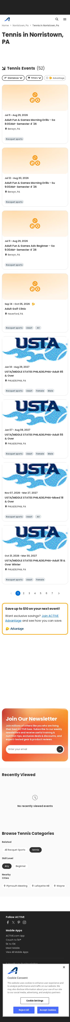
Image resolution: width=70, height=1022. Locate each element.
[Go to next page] (58, 593)
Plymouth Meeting (17, 885)
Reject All (24, 1009)
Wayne (61, 885)
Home (5, 25)
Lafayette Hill (42, 885)
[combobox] (13, 78)
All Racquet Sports (15, 849)
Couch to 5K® (13, 939)
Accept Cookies (48, 1009)
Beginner (21, 866)
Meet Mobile (13, 948)
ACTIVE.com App (15, 935)
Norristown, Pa (20, 25)
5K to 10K (11, 944)
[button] (34, 78)
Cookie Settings (34, 1000)
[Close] (64, 967)
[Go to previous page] (11, 593)
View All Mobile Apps (17, 952)
